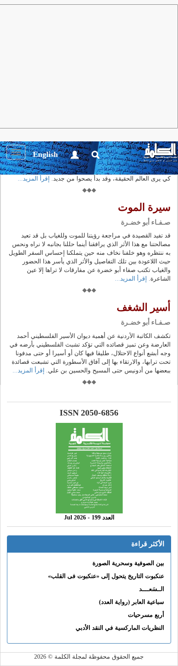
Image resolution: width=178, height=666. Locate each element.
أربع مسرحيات (146, 615)
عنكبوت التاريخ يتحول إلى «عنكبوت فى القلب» (106, 576)
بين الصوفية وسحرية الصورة (128, 563)
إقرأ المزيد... (34, 178)
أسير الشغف (144, 307)
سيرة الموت (144, 207)
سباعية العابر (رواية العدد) (131, 602)
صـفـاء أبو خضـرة (146, 222)
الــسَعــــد (151, 589)
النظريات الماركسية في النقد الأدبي (120, 628)
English (45, 154)
